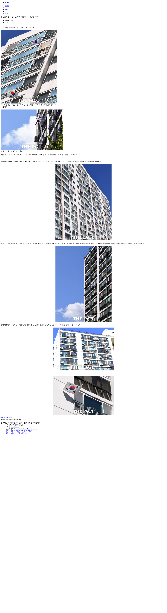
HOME (7, 2)
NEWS (7, 6)
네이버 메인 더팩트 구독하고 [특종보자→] (20, 431)
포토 (6, 9)
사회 (6, 13)
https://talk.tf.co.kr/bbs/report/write (26, 429)
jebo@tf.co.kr (15, 427)
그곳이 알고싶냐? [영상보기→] (16, 433)
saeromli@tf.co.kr (6, 417)
